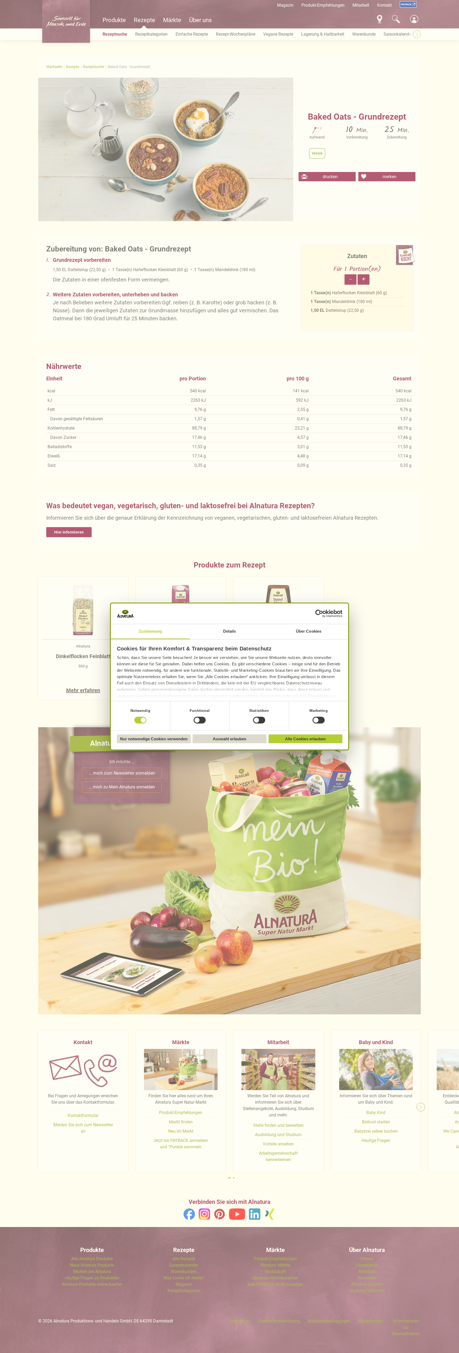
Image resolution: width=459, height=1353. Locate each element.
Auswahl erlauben (229, 739)
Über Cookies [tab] (308, 631)
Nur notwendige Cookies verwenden (154, 739)
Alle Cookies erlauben (305, 739)
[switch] (200, 720)
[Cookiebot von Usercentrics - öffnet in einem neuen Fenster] (319, 614)
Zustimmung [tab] (150, 631)
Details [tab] (229, 631)
